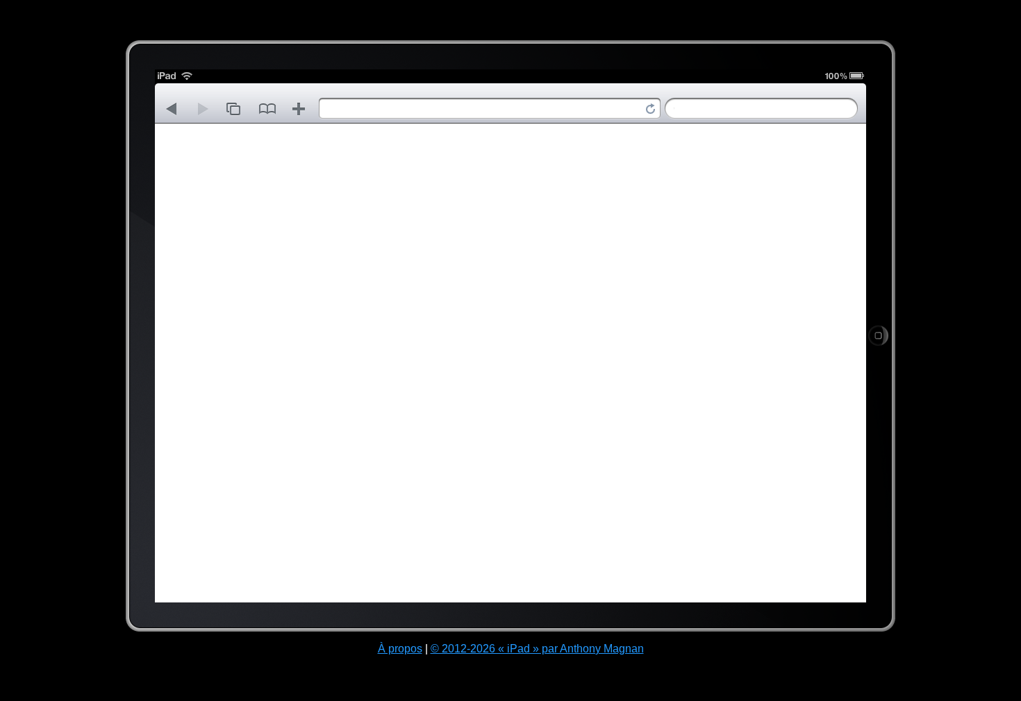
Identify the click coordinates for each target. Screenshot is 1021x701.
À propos (400, 648)
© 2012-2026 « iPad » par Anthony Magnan (537, 648)
